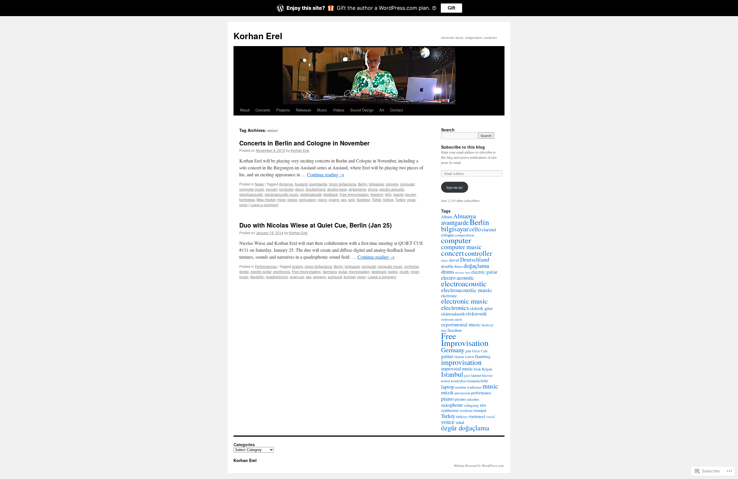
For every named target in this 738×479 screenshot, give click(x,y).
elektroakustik (311, 194)
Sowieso (363, 199)
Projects (283, 110)
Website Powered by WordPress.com (479, 465)
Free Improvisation (354, 194)
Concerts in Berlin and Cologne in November (304, 143)
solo (351, 199)
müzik (404, 271)
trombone (466, 410)
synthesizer (450, 410)
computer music (251, 189)
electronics (281, 271)
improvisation (359, 271)
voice (243, 204)
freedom (376, 194)
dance (444, 260)
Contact (396, 110)
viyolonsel (476, 416)
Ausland (301, 183)
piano (322, 199)
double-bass (337, 189)
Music (322, 110)
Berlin (362, 183)
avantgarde (318, 183)
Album (446, 216)
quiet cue (297, 276)
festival (487, 324)
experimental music (461, 324)
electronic (449, 295)
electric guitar (261, 271)
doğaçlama (357, 189)
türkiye (388, 199)
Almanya (286, 183)
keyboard (379, 271)
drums (373, 189)
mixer (281, 199)
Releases (303, 110)
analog (297, 266)
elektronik (476, 313)
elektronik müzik (451, 319)
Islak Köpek (483, 369)
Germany (330, 271)
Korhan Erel (258, 35)
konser (410, 194)
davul (299, 189)
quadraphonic (277, 276)
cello (475, 229)
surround (335, 276)
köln (388, 194)
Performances (266, 266)
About (245, 110)
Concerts (262, 110)
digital (244, 271)
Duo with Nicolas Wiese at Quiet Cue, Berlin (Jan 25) (315, 225)
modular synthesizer (468, 387)
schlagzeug (471, 405)
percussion (307, 199)
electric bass (462, 272)
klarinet (476, 375)
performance (481, 392)
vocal (411, 199)
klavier (399, 194)
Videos (338, 110)
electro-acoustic (391, 189)
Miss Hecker (266, 199)
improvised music (457, 369)
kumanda (473, 380)
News (259, 183)
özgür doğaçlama (342, 183)
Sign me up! (454, 187)
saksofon (472, 399)
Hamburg (482, 356)
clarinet (489, 229)
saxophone (452, 404)
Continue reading (325, 174)
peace (292, 199)
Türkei (376, 199)
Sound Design (362, 110)
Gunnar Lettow (464, 357)
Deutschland (315, 189)
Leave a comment (264, 204)
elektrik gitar (481, 308)
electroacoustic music (281, 194)
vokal (459, 422)
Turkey (400, 199)
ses (344, 199)
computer (407, 183)
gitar (468, 351)
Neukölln (257, 276)
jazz (467, 375)
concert (271, 189)
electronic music (464, 301)
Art (381, 110)
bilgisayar (376, 183)
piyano (334, 199)
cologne (392, 183)
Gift (451, 7)
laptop (393, 271)
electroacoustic (251, 194)
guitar (342, 271)
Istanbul (452, 374)
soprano (319, 276)
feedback (330, 194)
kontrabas (247, 199)
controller (286, 189)
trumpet (349, 276)
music (243, 276)
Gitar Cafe (480, 351)
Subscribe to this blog (463, 147)
